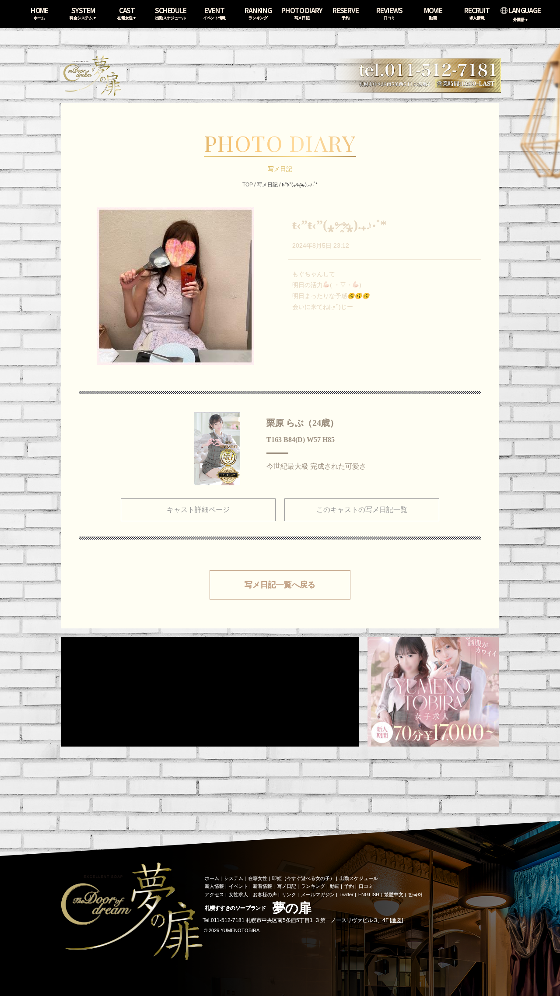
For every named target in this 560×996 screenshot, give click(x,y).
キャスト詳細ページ (198, 509)
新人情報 (214, 886)
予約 (349, 886)
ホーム (212, 878)
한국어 (415, 894)
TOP (247, 185)
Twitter (347, 894)
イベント (238, 886)
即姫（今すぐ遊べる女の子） (303, 878)
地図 (396, 920)
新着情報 (262, 886)
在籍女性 (257, 878)
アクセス (214, 894)
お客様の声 (265, 894)
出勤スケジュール (359, 878)
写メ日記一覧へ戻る (280, 584)
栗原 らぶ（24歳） (302, 423)
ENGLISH (368, 894)
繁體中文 (393, 894)
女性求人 (238, 894)
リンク (289, 894)
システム (233, 878)
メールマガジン (318, 894)
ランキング (313, 886)
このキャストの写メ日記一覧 (361, 509)
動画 (335, 886)
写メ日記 (267, 185)
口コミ (366, 886)
